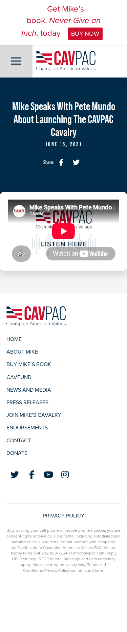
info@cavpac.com (88, 553)
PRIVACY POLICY (63, 515)
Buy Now (85, 33)
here (99, 570)
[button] (16, 61)
